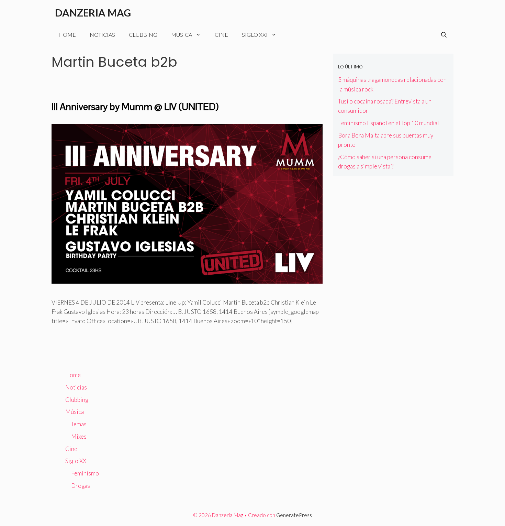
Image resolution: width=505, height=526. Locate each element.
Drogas (80, 485)
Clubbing (143, 34)
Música (181, 34)
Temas (79, 424)
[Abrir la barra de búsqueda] (443, 34)
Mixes (79, 436)
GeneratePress (294, 515)
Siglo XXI (255, 34)
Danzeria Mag (93, 13)
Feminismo (85, 473)
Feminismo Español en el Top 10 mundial (388, 123)
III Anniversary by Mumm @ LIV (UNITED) (135, 106)
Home (67, 34)
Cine (221, 34)
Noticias (102, 34)
